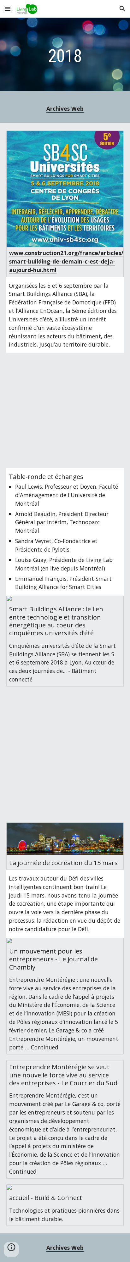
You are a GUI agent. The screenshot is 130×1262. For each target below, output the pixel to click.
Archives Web (65, 108)
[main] (65, 56)
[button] (7, 8)
